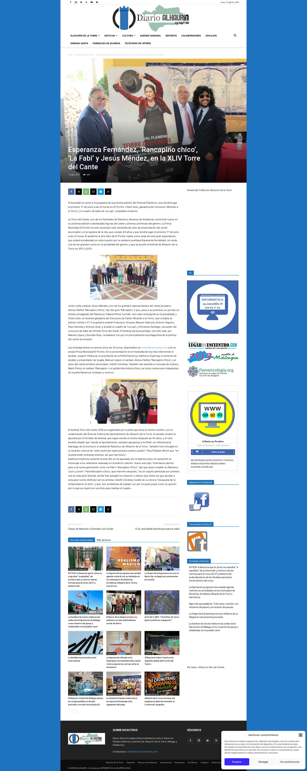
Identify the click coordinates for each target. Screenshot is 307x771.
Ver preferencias (289, 761)
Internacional (166, 762)
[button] (300, 735)
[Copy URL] (108, 191)
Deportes (171, 35)
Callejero (205, 762)
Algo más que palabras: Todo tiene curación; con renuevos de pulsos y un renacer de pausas (214, 605)
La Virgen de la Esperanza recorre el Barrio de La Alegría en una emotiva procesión (161, 576)
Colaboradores (191, 35)
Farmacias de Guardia (106, 43)
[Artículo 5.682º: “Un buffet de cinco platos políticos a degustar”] (162, 602)
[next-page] (75, 711)
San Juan (211, 35)
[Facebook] (70, 2)
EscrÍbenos (192, 762)
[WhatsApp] (86, 191)
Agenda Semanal (150, 35)
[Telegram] (101, 191)
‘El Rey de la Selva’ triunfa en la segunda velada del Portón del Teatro (159, 660)
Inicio (70, 54)
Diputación (73, 613)
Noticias (109, 35)
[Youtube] (91, 2)
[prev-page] (70, 711)
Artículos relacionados (81, 540)
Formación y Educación (78, 569)
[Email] (93, 191)
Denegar (263, 761)
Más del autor (104, 540)
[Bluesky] (96, 2)
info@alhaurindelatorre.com (142, 751)
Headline (72, 694)
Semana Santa (79, 43)
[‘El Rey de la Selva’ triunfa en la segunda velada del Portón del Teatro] (162, 643)
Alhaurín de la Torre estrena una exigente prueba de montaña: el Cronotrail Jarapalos (160, 701)
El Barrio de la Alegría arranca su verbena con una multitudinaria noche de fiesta (121, 620)
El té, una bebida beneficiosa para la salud (157, 528)
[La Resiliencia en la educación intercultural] (85, 643)
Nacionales (180, 762)
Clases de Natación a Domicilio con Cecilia (90, 528)
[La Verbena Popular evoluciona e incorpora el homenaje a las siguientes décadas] (123, 684)
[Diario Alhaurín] (153, 18)
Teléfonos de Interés (138, 43)
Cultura (127, 35)
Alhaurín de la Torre (83, 35)
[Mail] (81, 2)
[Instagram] (75, 2)
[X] (86, 2)
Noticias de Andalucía (147, 762)
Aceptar (237, 761)
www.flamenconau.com (154, 347)
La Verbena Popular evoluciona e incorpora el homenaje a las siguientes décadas (121, 701)
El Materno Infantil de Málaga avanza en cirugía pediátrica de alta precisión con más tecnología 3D (85, 701)
